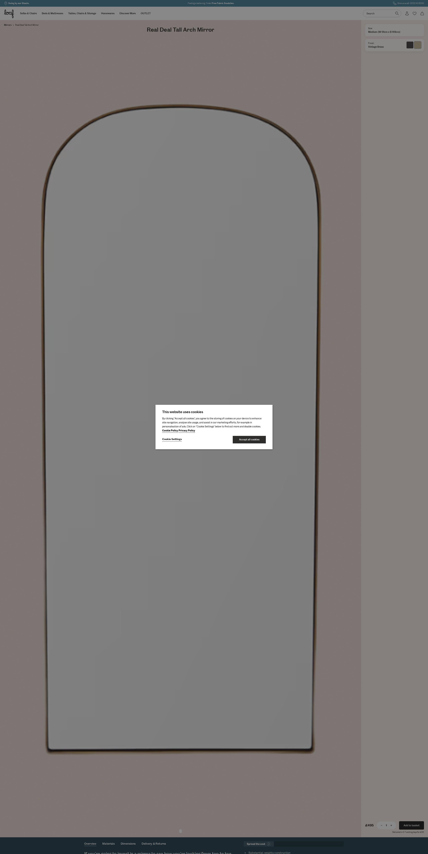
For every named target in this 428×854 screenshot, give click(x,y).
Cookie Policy (170, 430)
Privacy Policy (187, 430)
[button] (172, 439)
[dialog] (214, 427)
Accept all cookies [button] (249, 439)
